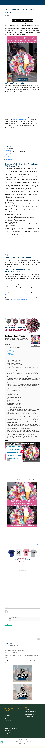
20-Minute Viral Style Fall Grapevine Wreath (15, 652)
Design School (8, 726)
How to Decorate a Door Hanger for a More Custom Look (18, 648)
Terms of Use (8, 720)
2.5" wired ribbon (12, 351)
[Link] (18, 617)
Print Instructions (29, 20)
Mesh (7, 154)
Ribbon (7, 157)
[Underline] (11, 617)
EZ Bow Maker (9, 159)
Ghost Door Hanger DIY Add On (12, 645)
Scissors (7, 156)
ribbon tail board (10, 356)
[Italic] (10, 617)
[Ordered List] (13, 617)
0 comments (7, 15)
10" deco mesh (10, 350)
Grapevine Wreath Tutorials (30, 711)
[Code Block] (17, 617)
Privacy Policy (8, 716)
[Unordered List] (15, 617)
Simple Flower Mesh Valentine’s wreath (22, 119)
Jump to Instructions (17, 20)
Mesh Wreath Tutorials (29, 712)
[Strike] (12, 617)
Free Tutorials (8, 730)
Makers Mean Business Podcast (11, 728)
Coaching (7, 733)
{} (9, 619)
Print (36, 345)
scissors (9, 353)
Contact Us (7, 715)
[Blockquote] (16, 617)
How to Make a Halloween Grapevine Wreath (15, 650)
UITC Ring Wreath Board (12, 346)
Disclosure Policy (8, 662)
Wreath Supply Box (9, 732)
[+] (10, 620)
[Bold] (9, 617)
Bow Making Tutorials (29, 716)
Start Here (27, 709)
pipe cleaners (10, 348)
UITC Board (8, 150)
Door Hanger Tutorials (29, 714)
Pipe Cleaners (9, 153)
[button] (33, 347)
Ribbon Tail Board (10, 161)
